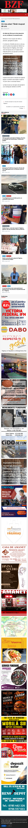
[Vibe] (14, 378)
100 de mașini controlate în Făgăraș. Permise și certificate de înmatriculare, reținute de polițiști (13, 139)
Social (5, 18)
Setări (9, 825)
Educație (4, 286)
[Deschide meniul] (2, 15)
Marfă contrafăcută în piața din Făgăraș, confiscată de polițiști (12, 258)
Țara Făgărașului (6, 135)
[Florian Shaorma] (14, 662)
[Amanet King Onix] (14, 615)
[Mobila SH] (14, 742)
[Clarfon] (14, 12)
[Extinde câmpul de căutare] (26, 15)
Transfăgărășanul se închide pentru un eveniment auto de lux (12, 198)
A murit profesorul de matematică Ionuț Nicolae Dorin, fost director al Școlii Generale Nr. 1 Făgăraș (13, 289)
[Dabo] (14, 351)
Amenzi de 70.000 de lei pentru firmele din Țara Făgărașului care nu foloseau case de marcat (13, 169)
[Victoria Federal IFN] (14, 325)
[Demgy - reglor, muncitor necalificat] (14, 516)
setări (11, 823)
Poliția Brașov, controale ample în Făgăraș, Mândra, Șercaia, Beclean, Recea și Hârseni (13, 228)
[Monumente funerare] (14, 431)
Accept (4, 825)
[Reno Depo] (14, 810)
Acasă (2, 18)
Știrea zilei (9, 196)
